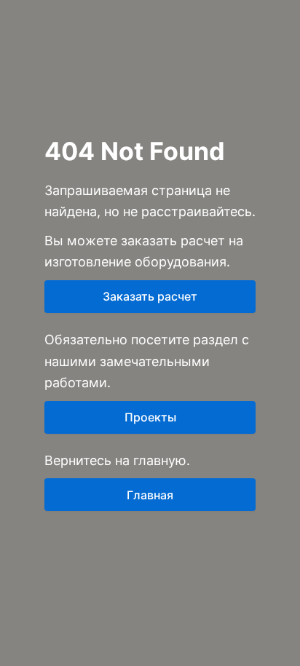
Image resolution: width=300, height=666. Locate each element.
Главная (150, 495)
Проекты (150, 417)
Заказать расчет (150, 296)
